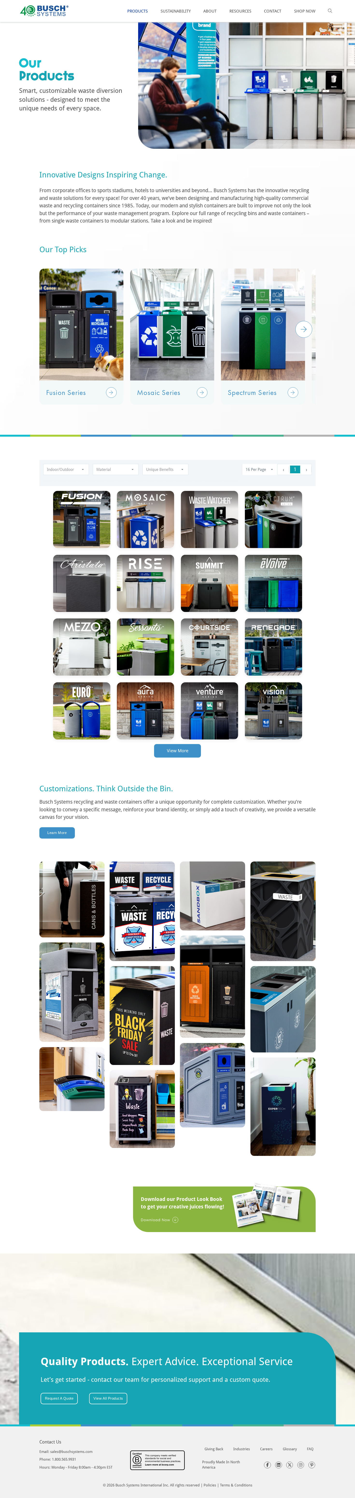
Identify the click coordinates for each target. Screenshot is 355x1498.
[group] (81, 337)
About (210, 11)
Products (137, 11)
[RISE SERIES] (145, 583)
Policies (210, 1485)
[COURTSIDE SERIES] (209, 647)
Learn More (57, 833)
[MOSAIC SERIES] (145, 519)
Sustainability (176, 11)
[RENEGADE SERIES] (273, 647)
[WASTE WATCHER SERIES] (209, 519)
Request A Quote (59, 1398)
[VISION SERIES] (273, 710)
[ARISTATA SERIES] (81, 583)
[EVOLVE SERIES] (273, 583)
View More (177, 750)
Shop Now (304, 11)
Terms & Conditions (236, 1485)
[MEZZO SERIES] (81, 647)
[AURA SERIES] (145, 710)
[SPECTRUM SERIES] (273, 519)
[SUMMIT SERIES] (209, 583)
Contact (272, 11)
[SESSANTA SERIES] (145, 647)
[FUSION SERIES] (81, 519)
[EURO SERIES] (81, 710)
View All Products (108, 1398)
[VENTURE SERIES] (209, 710)
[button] (111, 392)
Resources (240, 11)
